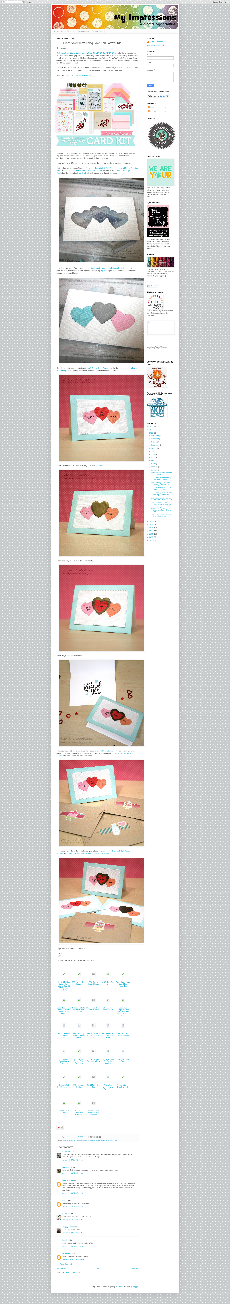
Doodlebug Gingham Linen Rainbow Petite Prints (109, 268)
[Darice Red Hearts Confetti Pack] (93, 1001)
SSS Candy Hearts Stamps (93, 983)
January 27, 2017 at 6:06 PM (72, 1206)
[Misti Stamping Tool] (123, 1052)
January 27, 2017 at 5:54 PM (72, 1193)
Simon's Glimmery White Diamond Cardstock (84, 171)
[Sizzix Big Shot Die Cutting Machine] (108, 1052)
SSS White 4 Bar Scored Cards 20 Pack (93, 1035)
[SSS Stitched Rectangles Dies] (93, 1052)
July (153, 451)
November (155, 439)
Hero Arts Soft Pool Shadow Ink (107, 168)
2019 (151, 427)
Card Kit (65, 1140)
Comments (154, 111)
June (153, 454)
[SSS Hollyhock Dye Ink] (79, 1078)
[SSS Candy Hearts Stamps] (93, 975)
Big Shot (104, 271)
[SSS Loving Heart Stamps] (79, 975)
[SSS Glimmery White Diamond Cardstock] (79, 1027)
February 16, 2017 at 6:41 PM (73, 1259)
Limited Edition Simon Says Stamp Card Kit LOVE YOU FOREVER (64, 986)
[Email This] (90, 1137)
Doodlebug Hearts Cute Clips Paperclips (123, 984)
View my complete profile (156, 45)
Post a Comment (66, 1264)
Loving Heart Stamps (105, 751)
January (154, 470)
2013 (151, 531)
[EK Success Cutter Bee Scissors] (79, 1104)
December (155, 436)
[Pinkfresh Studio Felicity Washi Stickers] (79, 1001)
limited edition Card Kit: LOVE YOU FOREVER (95, 53)
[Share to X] (95, 1137)
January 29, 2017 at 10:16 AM (73, 1246)
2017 (151, 433)
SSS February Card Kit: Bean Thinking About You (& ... (161, 494)
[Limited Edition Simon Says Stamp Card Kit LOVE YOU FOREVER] (64, 975)
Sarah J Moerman (156, 42)
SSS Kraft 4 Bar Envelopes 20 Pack (108, 1035)
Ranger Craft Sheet (64, 1112)
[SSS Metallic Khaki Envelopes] (123, 1027)
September (155, 445)
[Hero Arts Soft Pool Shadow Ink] (64, 1078)
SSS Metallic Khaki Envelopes (123, 1035)
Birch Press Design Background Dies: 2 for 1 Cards (161, 510)
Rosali (64, 1240)
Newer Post (61, 1269)
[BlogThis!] (92, 1137)
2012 (151, 534)
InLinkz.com (60, 1123)
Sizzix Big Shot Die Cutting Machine (108, 1061)
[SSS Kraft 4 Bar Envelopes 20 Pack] (108, 1027)
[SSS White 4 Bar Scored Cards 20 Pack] (93, 1027)
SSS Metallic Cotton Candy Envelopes (64, 1061)
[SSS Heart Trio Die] (108, 975)
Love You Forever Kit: (83, 75)
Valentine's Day (112, 1140)
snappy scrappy (68, 1227)
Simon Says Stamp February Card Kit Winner (161, 474)
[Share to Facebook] (97, 1137)
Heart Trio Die (82, 173)
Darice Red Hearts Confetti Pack (93, 1009)
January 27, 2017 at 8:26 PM (72, 1220)
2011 (151, 537)
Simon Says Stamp (67, 53)
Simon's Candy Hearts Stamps (97, 368)
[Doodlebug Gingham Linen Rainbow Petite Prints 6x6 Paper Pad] (123, 1001)
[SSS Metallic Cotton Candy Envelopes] (64, 1052)
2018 (151, 430)
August (154, 448)
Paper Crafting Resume (64, 31)
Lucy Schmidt (67, 1180)
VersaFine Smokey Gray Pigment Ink (108, 1087)
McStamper (66, 1253)
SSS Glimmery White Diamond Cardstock (79, 1035)
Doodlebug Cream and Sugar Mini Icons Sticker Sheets (88, 853)
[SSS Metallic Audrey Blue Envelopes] (79, 1052)
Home (98, 1269)
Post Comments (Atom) (74, 1272)
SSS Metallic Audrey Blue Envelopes (79, 1061)
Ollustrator (119, 1287)
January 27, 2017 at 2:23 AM (72, 1160)
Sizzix (98, 1140)
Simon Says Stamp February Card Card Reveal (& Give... (162, 499)
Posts (152, 107)
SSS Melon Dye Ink (93, 1086)
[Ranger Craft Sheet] (64, 1104)
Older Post (134, 1269)
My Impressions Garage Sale (90, 31)
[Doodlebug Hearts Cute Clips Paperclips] (123, 975)
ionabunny (66, 1167)
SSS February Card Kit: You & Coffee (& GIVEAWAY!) (161, 484)
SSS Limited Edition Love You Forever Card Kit (161, 489)
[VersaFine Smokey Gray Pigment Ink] (108, 1078)
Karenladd (66, 1152)
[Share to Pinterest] (100, 1137)
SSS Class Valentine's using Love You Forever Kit (161, 479)
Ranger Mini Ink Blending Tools (123, 1086)
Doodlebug (78, 1140)
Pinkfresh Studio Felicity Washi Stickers (78, 1010)
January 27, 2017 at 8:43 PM (72, 1233)
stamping (104, 1140)
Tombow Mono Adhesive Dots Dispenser (93, 1113)
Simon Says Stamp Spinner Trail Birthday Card (161, 516)
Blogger (135, 1287)
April (153, 461)
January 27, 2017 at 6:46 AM (72, 1173)
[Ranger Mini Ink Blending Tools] (123, 1078)
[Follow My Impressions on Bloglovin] (158, 97)
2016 (151, 522)
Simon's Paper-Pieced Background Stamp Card (161, 504)
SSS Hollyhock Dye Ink (79, 1086)
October (154, 442)
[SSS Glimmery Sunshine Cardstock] (64, 1027)
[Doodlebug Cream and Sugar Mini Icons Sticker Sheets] (64, 1001)
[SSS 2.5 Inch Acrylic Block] (108, 1001)
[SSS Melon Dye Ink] (93, 1078)
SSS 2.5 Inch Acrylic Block (108, 1009)
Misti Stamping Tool (123, 1060)
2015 (151, 525)
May (153, 457)
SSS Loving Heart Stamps (79, 983)
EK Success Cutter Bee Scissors (78, 1113)
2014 (151, 528)
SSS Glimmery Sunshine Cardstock (64, 1035)
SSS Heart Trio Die (108, 983)
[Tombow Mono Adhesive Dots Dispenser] (93, 1104)
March (153, 464)
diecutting (72, 1140)
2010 (151, 540)
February (154, 467)
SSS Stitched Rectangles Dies (93, 1060)
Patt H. (64, 1200)
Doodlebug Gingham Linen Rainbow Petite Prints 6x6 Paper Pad (122, 1012)
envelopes (100, 466)
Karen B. (65, 1214)
